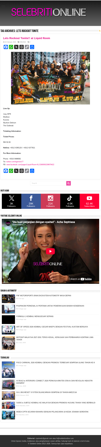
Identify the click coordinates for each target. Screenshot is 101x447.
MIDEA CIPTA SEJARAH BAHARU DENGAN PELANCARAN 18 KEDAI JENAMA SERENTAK (52, 412)
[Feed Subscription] (99, 31)
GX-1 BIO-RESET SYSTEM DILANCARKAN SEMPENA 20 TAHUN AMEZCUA (46, 392)
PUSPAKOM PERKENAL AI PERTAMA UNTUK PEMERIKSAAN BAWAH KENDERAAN (50, 306)
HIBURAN (22, 42)
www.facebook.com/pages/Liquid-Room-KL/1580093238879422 (30, 165)
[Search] (68, 183)
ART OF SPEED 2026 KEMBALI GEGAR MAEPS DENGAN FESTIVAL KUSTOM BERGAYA (52, 327)
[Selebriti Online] (50, 13)
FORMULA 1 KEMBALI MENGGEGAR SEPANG (35, 316)
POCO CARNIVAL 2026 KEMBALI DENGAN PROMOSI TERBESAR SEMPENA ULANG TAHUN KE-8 (55, 363)
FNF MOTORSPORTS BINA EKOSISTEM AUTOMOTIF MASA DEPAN (43, 296)
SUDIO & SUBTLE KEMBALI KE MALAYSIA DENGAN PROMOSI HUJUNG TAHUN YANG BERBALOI (55, 403)
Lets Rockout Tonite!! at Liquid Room (26, 38)
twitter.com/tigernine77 (14, 162)
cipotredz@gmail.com (44, 438)
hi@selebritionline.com (65, 438)
